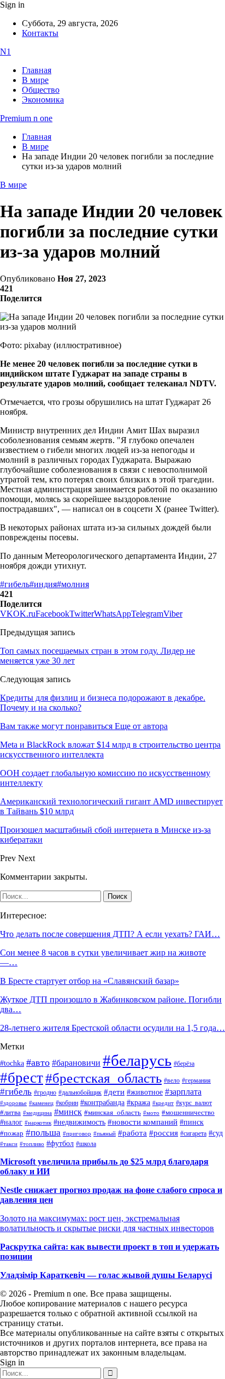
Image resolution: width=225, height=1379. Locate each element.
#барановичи (76, 1062)
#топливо (32, 1144)
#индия (43, 584)
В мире (35, 80)
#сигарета (193, 1133)
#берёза (184, 1063)
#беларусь (137, 1060)
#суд (216, 1133)
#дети (114, 1091)
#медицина (37, 1112)
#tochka (12, 1063)
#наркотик (38, 1123)
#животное (145, 1092)
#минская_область (112, 1113)
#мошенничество (188, 1112)
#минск (68, 1112)
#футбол (60, 1143)
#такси (8, 1144)
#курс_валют (194, 1103)
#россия (163, 1133)
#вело (172, 1080)
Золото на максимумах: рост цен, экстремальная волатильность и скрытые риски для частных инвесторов (107, 1223)
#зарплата (183, 1091)
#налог (11, 1122)
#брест (21, 1078)
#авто (38, 1062)
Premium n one (26, 118)
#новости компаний (142, 1122)
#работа (132, 1133)
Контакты (40, 33)
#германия (196, 1080)
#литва (10, 1113)
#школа (86, 1144)
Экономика (43, 99)
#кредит (163, 1103)
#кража (138, 1103)
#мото (151, 1112)
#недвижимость (79, 1122)
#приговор (77, 1133)
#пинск (192, 1122)
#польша (43, 1132)
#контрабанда (102, 1103)
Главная (36, 70)
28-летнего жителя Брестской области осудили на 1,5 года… (112, 1027)
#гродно (45, 1092)
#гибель (14, 584)
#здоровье (13, 1103)
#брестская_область (103, 1078)
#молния (73, 584)
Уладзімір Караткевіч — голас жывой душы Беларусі (106, 1275)
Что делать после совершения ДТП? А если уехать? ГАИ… (110, 934)
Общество (41, 89)
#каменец (41, 1103)
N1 (5, 51)
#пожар (11, 1133)
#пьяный (104, 1133)
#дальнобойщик (80, 1092)
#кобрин (67, 1103)
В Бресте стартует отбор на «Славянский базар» (89, 981)
